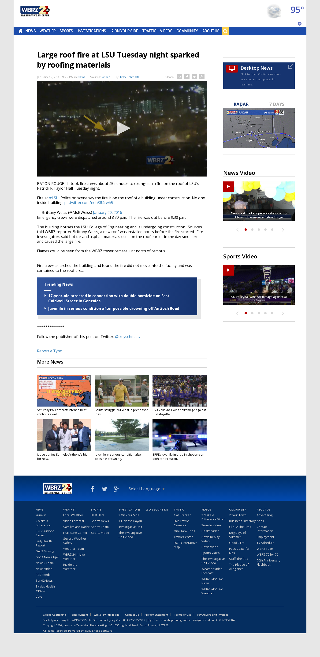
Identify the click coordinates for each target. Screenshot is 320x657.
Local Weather (73, 515)
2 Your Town (237, 515)
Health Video (210, 531)
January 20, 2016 (107, 212)
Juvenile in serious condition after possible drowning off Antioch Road (113, 308)
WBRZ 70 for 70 (267, 554)
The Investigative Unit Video (130, 534)
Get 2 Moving (45, 551)
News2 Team (45, 563)
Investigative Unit (130, 527)
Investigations (92, 31)
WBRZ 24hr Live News (212, 581)
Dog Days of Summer (237, 534)
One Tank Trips (184, 531)
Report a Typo (49, 350)
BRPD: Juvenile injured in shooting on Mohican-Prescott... (178, 456)
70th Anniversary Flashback (268, 562)
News (31, 31)
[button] (122, 128)
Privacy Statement (156, 614)
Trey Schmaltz (130, 77)
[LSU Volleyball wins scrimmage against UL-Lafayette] (180, 391)
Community (187, 31)
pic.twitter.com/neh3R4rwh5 (88, 202)
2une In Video (211, 525)
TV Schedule (265, 543)
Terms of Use (182, 614)
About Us (211, 31)
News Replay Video (210, 539)
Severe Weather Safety (74, 540)
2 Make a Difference (43, 523)
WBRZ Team (265, 548)
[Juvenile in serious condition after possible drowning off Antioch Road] (122, 435)
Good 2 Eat (236, 543)
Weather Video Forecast (212, 571)
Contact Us (132, 614)
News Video (44, 569)
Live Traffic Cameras (181, 523)
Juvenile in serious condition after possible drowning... (118, 456)
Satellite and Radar (76, 527)
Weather (48, 31)
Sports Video (100, 532)
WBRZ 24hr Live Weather (74, 556)
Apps (260, 521)
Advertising (264, 515)
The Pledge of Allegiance (239, 566)
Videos (166, 31)
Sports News (100, 521)
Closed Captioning (54, 614)
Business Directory (242, 521)
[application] (122, 129)
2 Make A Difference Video (213, 517)
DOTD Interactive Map (185, 545)
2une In (41, 515)
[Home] (34, 13)
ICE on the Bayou (130, 521)
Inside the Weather (70, 566)
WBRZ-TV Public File (106, 614)
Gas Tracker (182, 515)
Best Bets (97, 515)
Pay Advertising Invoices (212, 614)
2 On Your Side (125, 31)
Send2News (44, 580)
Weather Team (73, 548)
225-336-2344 (226, 620)
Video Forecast (73, 521)
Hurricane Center (75, 532)
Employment (265, 537)
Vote (39, 596)
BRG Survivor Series (45, 533)
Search (225, 31)
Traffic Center (183, 537)
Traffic (149, 31)
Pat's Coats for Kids (239, 550)
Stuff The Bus (238, 559)
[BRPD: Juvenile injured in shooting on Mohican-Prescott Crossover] (180, 435)
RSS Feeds (43, 574)
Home (20, 31)
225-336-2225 (137, 620)
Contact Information (265, 529)
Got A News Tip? (47, 557)
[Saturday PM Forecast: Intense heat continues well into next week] (64, 391)
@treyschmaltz (128, 336)
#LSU (54, 197)
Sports (66, 31)
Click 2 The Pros (240, 527)
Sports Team (100, 527)
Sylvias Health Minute (45, 588)
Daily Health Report (44, 543)
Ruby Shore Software (98, 630)
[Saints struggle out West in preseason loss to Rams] (122, 391)
